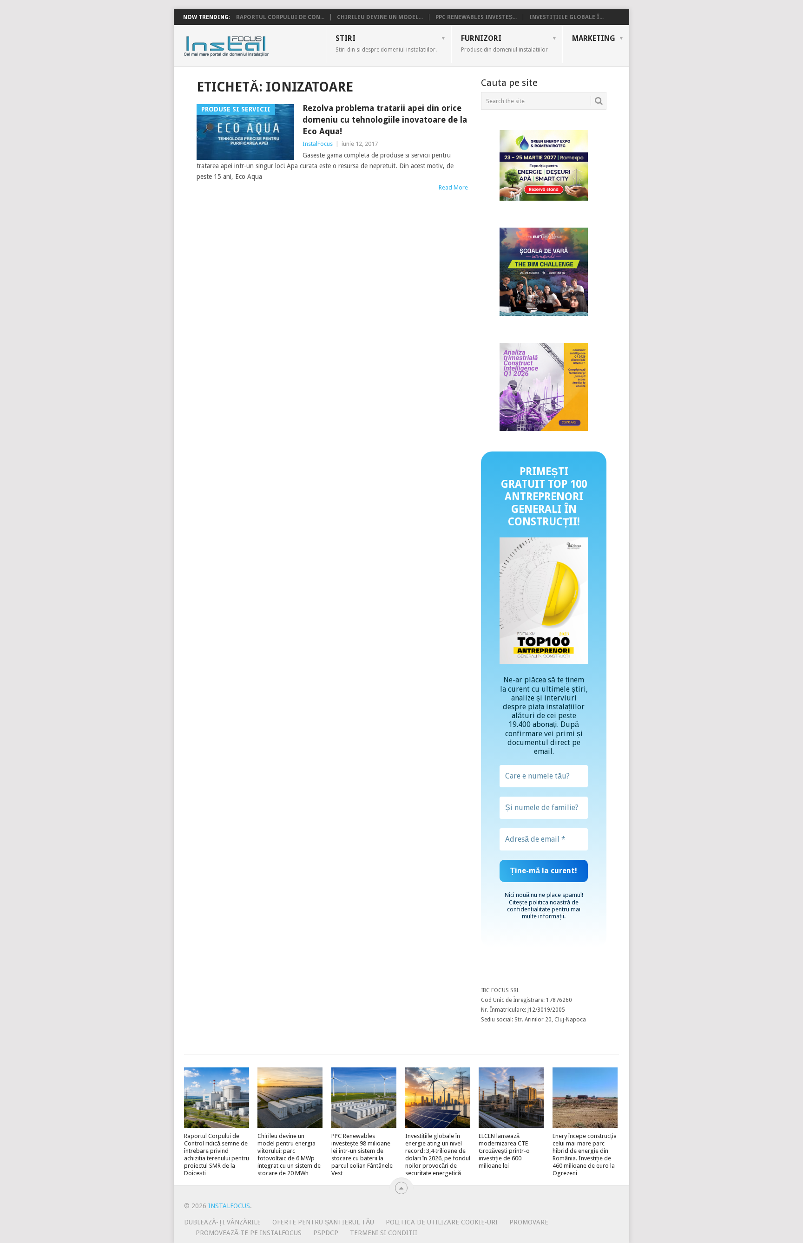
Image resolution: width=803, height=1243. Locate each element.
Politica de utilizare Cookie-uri (442, 1222)
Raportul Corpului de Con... (280, 17)
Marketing (593, 38)
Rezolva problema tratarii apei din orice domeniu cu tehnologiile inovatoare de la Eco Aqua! (385, 119)
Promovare (528, 1222)
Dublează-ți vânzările (222, 1222)
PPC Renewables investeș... (476, 17)
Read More (453, 187)
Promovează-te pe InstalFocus (249, 1232)
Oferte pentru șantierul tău (323, 1222)
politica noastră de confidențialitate (543, 906)
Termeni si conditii (383, 1232)
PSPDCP (325, 1232)
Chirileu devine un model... (380, 17)
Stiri (386, 43)
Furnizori (504, 43)
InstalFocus (247, 44)
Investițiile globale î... (566, 17)
